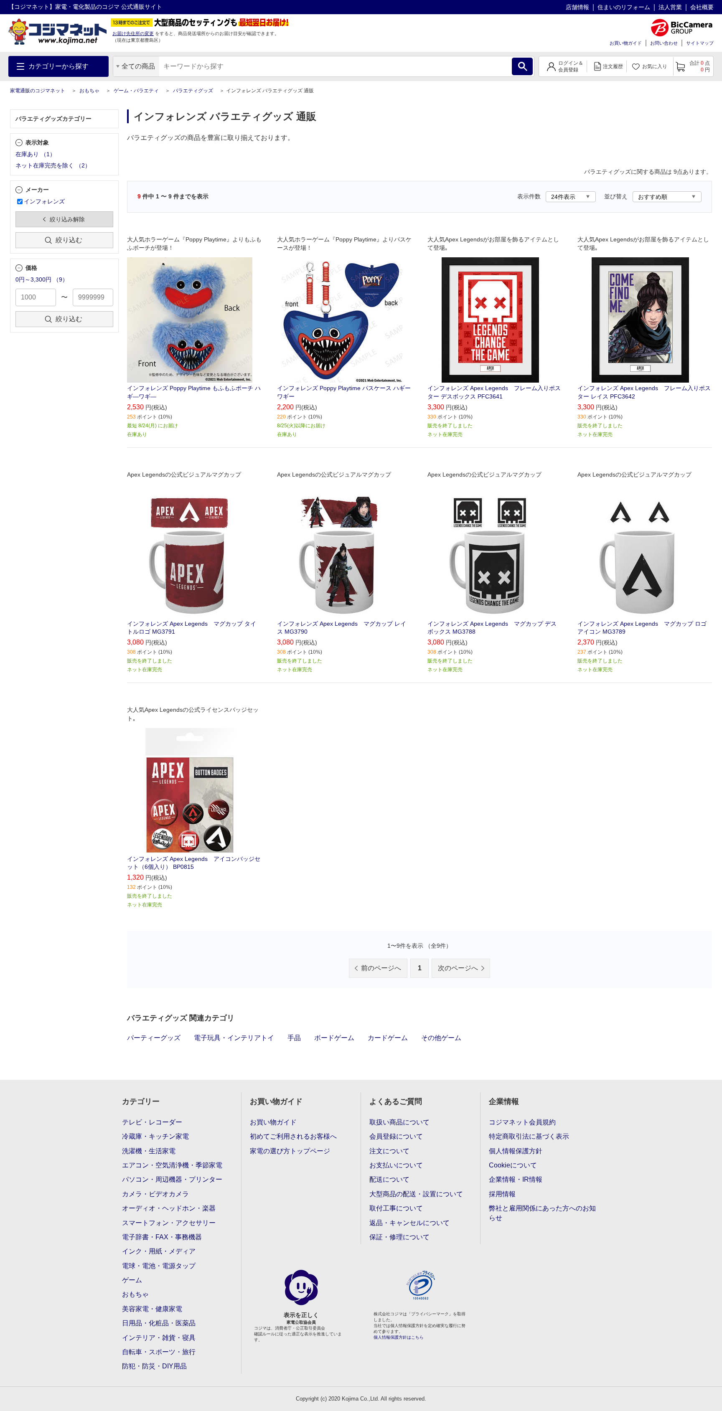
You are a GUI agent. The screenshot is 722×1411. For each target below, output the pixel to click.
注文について (389, 1151)
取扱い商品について (399, 1122)
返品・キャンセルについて (409, 1222)
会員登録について (396, 1136)
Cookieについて (513, 1165)
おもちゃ (89, 91)
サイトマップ (700, 43)
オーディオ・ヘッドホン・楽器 (169, 1208)
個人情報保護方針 (515, 1151)
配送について (389, 1179)
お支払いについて (396, 1165)
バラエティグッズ (193, 91)
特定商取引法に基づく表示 (529, 1136)
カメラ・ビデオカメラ (155, 1194)
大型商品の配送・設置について (416, 1194)
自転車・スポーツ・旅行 (159, 1351)
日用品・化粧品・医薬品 (159, 1323)
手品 (294, 1037)
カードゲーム (388, 1037)
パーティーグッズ (153, 1037)
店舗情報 (577, 7)
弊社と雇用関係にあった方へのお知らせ (542, 1213)
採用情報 (502, 1194)
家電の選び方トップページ (290, 1151)
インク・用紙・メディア (159, 1251)
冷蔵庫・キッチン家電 (155, 1136)
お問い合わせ (664, 43)
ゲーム (132, 1280)
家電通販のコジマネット (37, 91)
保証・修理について (399, 1237)
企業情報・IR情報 (515, 1179)
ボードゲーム (334, 1037)
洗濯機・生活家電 (148, 1151)
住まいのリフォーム (623, 7)
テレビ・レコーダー (152, 1122)
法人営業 (670, 7)
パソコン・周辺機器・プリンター (172, 1179)
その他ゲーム (441, 1037)
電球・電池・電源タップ (159, 1265)
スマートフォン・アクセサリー (169, 1222)
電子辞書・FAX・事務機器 (162, 1237)
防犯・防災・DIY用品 (154, 1366)
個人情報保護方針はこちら (399, 1337)
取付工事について (396, 1208)
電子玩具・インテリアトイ (234, 1037)
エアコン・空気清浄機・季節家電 (172, 1165)
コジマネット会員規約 (522, 1122)
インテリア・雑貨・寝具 (159, 1337)
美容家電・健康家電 (152, 1308)
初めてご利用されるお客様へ (293, 1136)
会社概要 (702, 7)
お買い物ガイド (626, 43)
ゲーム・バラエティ (136, 91)
